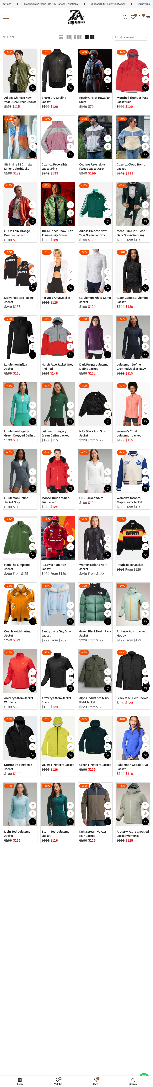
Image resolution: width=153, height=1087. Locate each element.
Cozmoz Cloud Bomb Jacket (131, 166)
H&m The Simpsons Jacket (17, 567)
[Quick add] (32, 88)
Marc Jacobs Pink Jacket (53, 1034)
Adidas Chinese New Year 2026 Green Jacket (20, 100)
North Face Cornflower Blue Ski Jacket (19, 1034)
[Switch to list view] (61, 37)
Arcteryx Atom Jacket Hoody (131, 633)
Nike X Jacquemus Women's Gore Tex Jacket (91, 1034)
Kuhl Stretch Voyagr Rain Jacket (92, 834)
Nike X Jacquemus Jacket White (129, 1034)
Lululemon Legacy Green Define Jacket (55, 433)
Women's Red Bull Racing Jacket (91, 900)
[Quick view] (32, 79)
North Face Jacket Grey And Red (57, 367)
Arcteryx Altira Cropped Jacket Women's (133, 834)
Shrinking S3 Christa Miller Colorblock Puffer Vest (18, 166)
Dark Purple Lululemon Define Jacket (94, 367)
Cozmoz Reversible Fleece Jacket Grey (92, 166)
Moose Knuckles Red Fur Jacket (55, 500)
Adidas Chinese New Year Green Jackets (93, 233)
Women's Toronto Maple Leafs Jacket (129, 500)
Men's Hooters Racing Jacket (19, 300)
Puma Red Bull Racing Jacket (56, 900)
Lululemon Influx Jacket (15, 367)
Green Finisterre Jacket (95, 765)
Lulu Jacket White (91, 498)
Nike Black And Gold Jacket (92, 433)
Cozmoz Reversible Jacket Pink (54, 166)
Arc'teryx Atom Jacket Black (56, 700)
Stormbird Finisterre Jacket (18, 767)
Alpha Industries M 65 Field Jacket (94, 700)
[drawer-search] (125, 17)
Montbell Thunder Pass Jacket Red (132, 100)
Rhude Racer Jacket (130, 565)
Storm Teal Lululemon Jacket (56, 834)
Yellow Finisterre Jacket (58, 765)
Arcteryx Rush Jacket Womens (56, 967)
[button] (32, 71)
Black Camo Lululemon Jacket (132, 300)
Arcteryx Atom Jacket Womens (18, 700)
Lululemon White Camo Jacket (95, 300)
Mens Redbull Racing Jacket (131, 900)
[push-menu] (6, 17)
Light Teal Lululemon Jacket (18, 834)
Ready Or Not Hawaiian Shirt (95, 100)
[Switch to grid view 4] (89, 37)
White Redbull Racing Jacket (18, 900)
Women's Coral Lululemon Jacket (129, 433)
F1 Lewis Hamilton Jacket (54, 567)
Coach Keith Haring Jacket (17, 633)
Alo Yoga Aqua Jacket (56, 298)
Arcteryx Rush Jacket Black (93, 967)
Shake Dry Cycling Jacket (54, 100)
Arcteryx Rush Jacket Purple (131, 967)
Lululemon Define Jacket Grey (16, 500)
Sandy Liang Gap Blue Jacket (56, 633)
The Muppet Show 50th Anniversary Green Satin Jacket (57, 233)
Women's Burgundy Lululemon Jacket (17, 967)
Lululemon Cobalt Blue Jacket (132, 767)
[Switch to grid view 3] (78, 37)
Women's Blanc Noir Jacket (93, 567)
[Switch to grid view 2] (69, 37)
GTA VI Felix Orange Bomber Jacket (17, 233)
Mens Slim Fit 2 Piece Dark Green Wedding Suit (131, 233)
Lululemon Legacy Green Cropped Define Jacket (19, 433)
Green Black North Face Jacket (95, 633)
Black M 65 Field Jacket (132, 698)
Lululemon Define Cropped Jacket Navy (131, 367)
